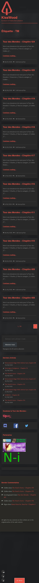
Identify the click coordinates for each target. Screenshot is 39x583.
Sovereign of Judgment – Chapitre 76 (16, 368)
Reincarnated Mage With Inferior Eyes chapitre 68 (20, 363)
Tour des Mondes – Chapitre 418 (19, 126)
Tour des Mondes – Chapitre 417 (19, 155)
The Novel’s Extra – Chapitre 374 (15, 400)
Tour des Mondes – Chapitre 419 (19, 98)
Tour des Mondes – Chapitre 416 (19, 183)
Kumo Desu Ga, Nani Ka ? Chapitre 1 (23, 504)
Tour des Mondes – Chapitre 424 (19, 41)
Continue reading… (9, 56)
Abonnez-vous (10, 344)
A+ (4, 572)
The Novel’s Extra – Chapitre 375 (15, 384)
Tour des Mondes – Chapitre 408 (19, 297)
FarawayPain (21, 62)
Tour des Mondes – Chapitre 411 (19, 212)
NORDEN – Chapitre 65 (12, 395)
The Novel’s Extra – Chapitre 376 (15, 373)
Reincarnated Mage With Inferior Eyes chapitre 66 (20, 389)
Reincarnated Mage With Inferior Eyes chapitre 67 (20, 379)
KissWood (9, 17)
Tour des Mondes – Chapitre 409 (19, 269)
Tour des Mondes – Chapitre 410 (19, 240)
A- (3, 581)
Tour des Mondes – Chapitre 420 (19, 70)
